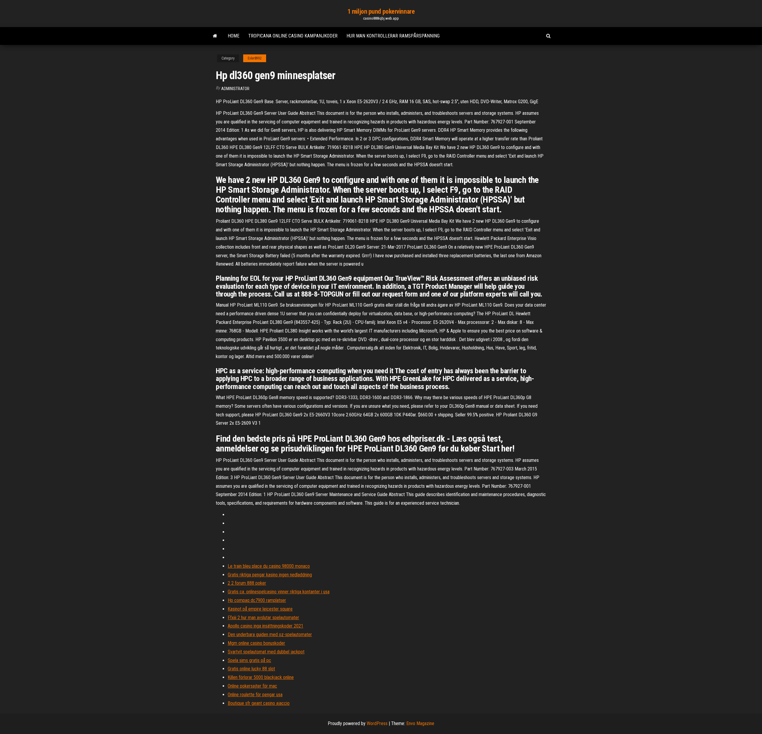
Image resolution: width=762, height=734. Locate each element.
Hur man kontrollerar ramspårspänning (393, 36)
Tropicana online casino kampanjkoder (293, 36)
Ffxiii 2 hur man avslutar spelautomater (263, 617)
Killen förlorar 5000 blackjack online (261, 677)
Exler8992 (255, 58)
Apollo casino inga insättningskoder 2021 (265, 626)
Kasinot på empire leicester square (260, 609)
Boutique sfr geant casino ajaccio (259, 703)
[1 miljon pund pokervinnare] (215, 36)
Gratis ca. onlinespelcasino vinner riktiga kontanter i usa (279, 592)
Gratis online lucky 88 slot (251, 669)
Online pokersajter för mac (252, 686)
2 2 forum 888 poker (247, 583)
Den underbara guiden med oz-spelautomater (270, 634)
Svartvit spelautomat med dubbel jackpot (266, 652)
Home (233, 36)
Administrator (235, 88)
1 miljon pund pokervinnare (381, 11)
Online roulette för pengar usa (255, 694)
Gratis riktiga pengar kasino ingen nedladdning (270, 575)
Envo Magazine (420, 723)
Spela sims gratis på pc (249, 660)
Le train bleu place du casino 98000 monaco (269, 566)
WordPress (377, 723)
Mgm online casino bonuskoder (256, 643)
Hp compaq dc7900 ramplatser (257, 600)
